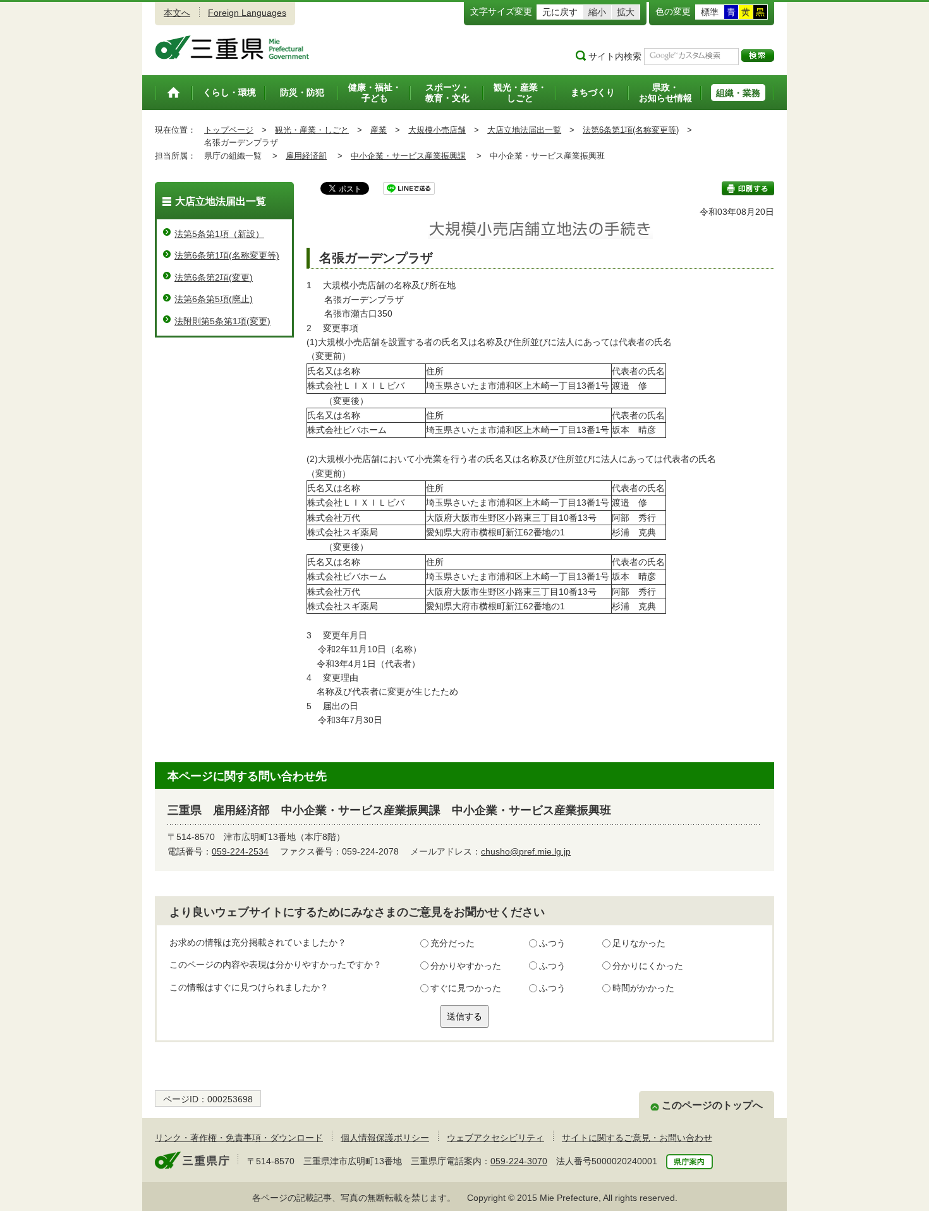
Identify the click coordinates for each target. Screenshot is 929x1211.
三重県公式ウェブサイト (232, 47)
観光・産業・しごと (312, 130)
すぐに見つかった (465, 988)
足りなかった (638, 943)
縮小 (597, 12)
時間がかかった (643, 988)
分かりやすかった (465, 966)
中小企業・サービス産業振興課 (408, 156)
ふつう (552, 943)
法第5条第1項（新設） (219, 234)
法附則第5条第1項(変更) (222, 321)
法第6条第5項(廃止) (213, 299)
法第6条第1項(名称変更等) (631, 130)
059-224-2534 (240, 851)
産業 (378, 130)
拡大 (626, 12)
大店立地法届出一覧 (524, 130)
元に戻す (560, 12)
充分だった (452, 943)
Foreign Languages (247, 13)
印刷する (748, 188)
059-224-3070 (518, 1161)
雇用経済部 (306, 156)
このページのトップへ (712, 1105)
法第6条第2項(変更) (213, 277)
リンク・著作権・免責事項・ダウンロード (239, 1138)
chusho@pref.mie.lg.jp (526, 851)
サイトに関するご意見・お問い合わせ (637, 1138)
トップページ (228, 130)
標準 (710, 12)
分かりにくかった (647, 966)
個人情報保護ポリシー (385, 1138)
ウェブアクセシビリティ (495, 1138)
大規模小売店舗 (437, 130)
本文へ (177, 13)
